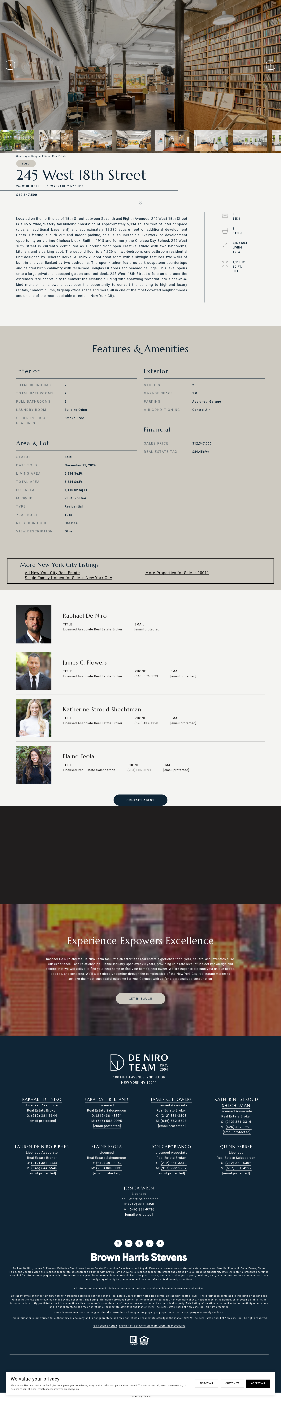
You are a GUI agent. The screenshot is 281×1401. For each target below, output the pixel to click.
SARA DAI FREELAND (106, 1099)
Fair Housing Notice (105, 1325)
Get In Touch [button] (140, 998)
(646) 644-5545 (44, 1168)
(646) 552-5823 (146, 676)
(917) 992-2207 (174, 1168)
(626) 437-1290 (146, 723)
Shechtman (236, 1105)
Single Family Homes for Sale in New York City (68, 577)
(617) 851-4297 (239, 1168)
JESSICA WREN (139, 1188)
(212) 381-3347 (109, 1163)
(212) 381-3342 (174, 1163)
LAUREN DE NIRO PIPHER (42, 1146)
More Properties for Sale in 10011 (177, 573)
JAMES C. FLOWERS (171, 1099)
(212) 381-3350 (141, 1204)
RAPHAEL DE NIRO (42, 1099)
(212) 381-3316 (238, 1122)
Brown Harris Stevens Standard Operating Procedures (152, 1325)
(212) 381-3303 (174, 1115)
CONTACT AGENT (140, 800)
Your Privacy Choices (140, 1396)
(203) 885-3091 (139, 770)
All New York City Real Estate (52, 573)
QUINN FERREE (236, 1146)
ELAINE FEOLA (106, 1146)
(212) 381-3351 (109, 1115)
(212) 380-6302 (238, 1163)
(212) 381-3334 (44, 1163)
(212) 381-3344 (44, 1115)
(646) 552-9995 (109, 1121)
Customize (232, 1383)
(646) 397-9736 (141, 1209)
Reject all (207, 1383)
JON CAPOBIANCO (171, 1146)
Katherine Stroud (236, 1099)
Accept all (258, 1383)
